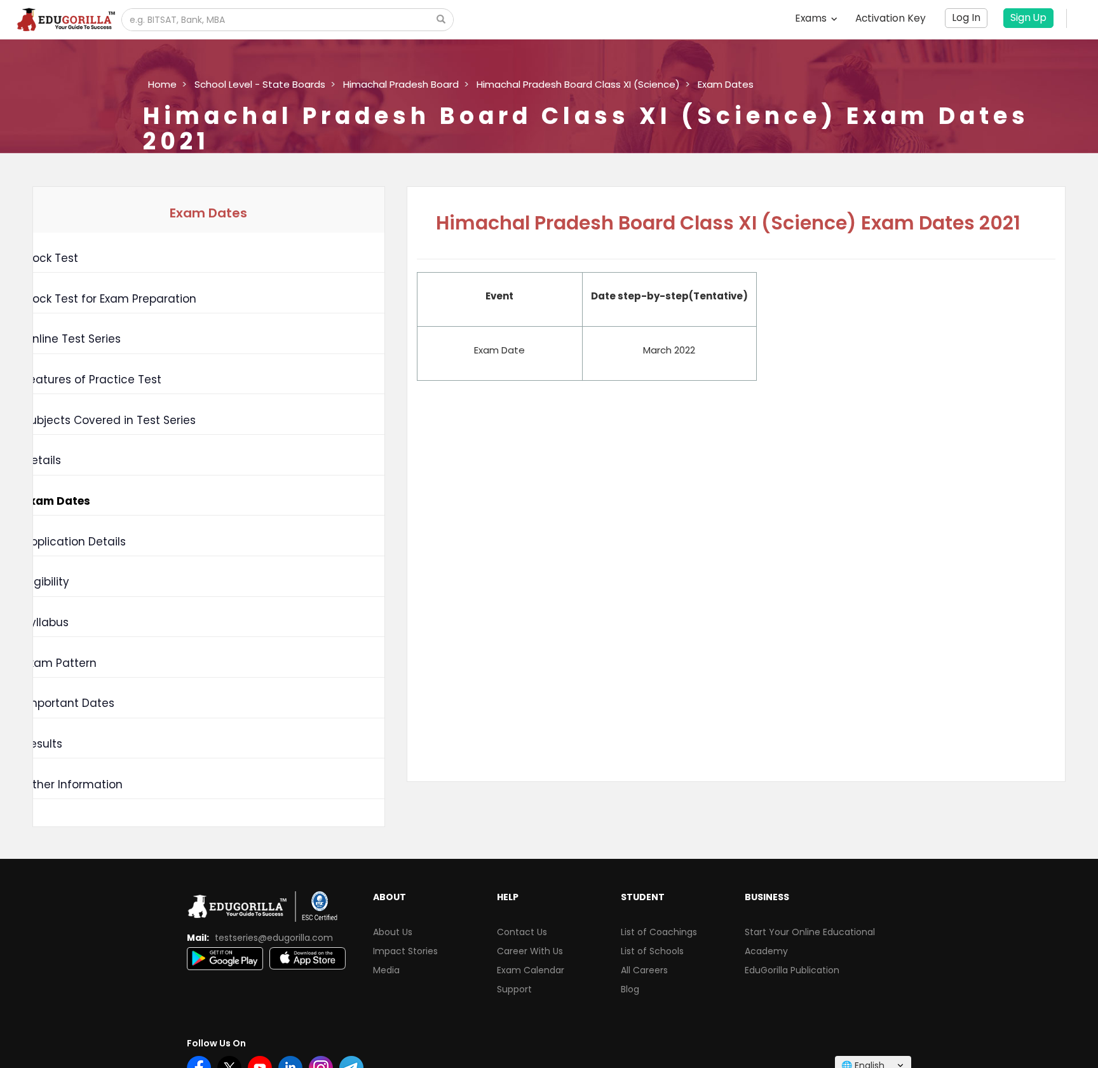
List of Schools (652, 951)
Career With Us (530, 951)
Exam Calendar (530, 970)
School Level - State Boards (259, 84)
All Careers (644, 970)
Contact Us (522, 932)
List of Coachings (659, 932)
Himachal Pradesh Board (401, 84)
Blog (630, 989)
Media (386, 970)
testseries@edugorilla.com (274, 937)
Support (514, 989)
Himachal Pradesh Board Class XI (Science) (578, 84)
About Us (392, 932)
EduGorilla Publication (792, 970)
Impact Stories (405, 951)
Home (162, 84)
